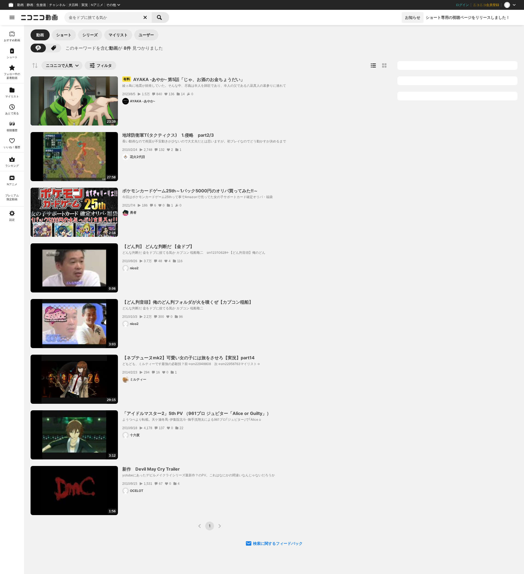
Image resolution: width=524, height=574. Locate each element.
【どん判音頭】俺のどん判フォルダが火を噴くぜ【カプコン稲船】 (187, 302)
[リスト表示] (373, 65)
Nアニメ (97, 5)
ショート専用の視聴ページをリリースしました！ (468, 17)
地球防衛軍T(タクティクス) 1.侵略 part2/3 (168, 135)
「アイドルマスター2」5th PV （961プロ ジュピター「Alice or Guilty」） (196, 413)
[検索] (160, 17)
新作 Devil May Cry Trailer (151, 469)
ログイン (462, 5)
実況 (84, 5)
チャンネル (57, 5)
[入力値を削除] (145, 17)
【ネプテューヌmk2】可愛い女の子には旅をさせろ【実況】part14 (188, 357)
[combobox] (108, 17)
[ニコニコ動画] (39, 17)
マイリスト (118, 34)
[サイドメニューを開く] (12, 17)
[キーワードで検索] (38, 48)
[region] (12, 299)
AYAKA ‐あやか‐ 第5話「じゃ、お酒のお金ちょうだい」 (184, 79)
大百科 (73, 5)
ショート (64, 34)
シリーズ (90, 34)
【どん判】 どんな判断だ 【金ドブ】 (158, 246)
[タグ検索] (53, 48)
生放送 (41, 5)
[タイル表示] (384, 65)
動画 (20, 5)
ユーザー (146, 34)
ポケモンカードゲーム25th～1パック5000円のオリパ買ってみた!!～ (190, 190)
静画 (30, 5)
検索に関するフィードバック (278, 543)
